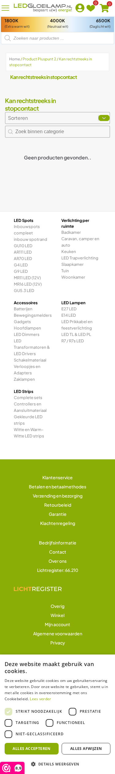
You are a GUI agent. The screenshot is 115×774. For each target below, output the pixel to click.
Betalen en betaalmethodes (57, 486)
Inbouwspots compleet (27, 229)
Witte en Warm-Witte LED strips (29, 432)
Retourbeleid (57, 505)
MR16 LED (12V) (28, 284)
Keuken (68, 251)
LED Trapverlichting (79, 257)
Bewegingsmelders (33, 315)
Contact (57, 552)
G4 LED (21, 264)
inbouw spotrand (30, 239)
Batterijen (23, 308)
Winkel (57, 615)
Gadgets (22, 321)
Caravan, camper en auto (80, 242)
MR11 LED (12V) (27, 277)
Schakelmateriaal (30, 360)
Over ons (57, 561)
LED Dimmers (27, 334)
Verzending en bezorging (57, 495)
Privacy (57, 642)
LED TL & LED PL (76, 334)
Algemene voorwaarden (57, 633)
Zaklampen (24, 379)
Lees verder (40, 698)
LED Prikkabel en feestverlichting (77, 324)
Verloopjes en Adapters (27, 369)
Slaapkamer (72, 264)
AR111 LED (23, 252)
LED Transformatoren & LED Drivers (32, 347)
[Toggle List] (103, 118)
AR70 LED (23, 258)
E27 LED (69, 308)
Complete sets (28, 397)
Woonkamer (73, 277)
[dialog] (57, 714)
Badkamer (71, 232)
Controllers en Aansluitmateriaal (30, 407)
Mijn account (57, 624)
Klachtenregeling (57, 523)
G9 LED (21, 271)
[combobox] (52, 118)
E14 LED (68, 315)
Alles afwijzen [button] (86, 748)
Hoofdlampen (27, 328)
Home (14, 59)
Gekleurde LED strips (28, 420)
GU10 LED (23, 245)
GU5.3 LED (24, 290)
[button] (57, 764)
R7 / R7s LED (72, 340)
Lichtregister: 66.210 (57, 570)
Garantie (58, 514)
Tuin (65, 270)
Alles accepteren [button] (31, 748)
